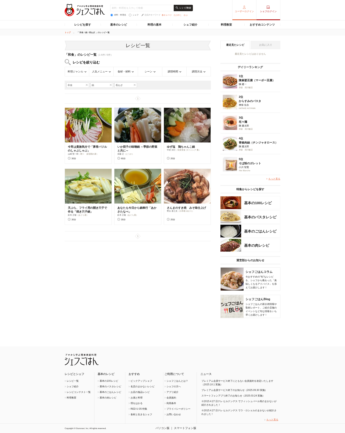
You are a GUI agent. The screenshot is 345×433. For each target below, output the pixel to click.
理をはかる (137, 403)
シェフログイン (268, 11)
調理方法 (197, 71)
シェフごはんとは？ (177, 381)
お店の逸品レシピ (140, 392)
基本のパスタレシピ (110, 386)
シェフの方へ (174, 386)
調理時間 (173, 71)
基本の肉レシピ (108, 397)
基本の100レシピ (109, 381)
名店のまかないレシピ (143, 386)
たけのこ (178, 15)
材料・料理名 (120, 15)
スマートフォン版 (185, 428)
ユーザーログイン (244, 11)
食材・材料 (124, 71)
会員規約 (171, 397)
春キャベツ (167, 15)
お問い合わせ (174, 414)
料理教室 (226, 24)
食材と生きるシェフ (141, 414)
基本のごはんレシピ (110, 392)
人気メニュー (100, 71)
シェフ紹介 (190, 24)
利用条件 (171, 403)
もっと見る (274, 178)
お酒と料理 (137, 397)
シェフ (136, 15)
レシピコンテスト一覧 (79, 392)
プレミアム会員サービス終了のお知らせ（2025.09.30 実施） (234, 390)
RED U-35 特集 (139, 408)
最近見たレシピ (235, 44)
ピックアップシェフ (141, 381)
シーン (148, 71)
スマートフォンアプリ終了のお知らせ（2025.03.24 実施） (233, 395)
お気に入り (265, 44)
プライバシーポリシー (178, 408)
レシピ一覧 (73, 381)
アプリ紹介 (172, 392)
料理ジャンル (75, 71)
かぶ (186, 15)
